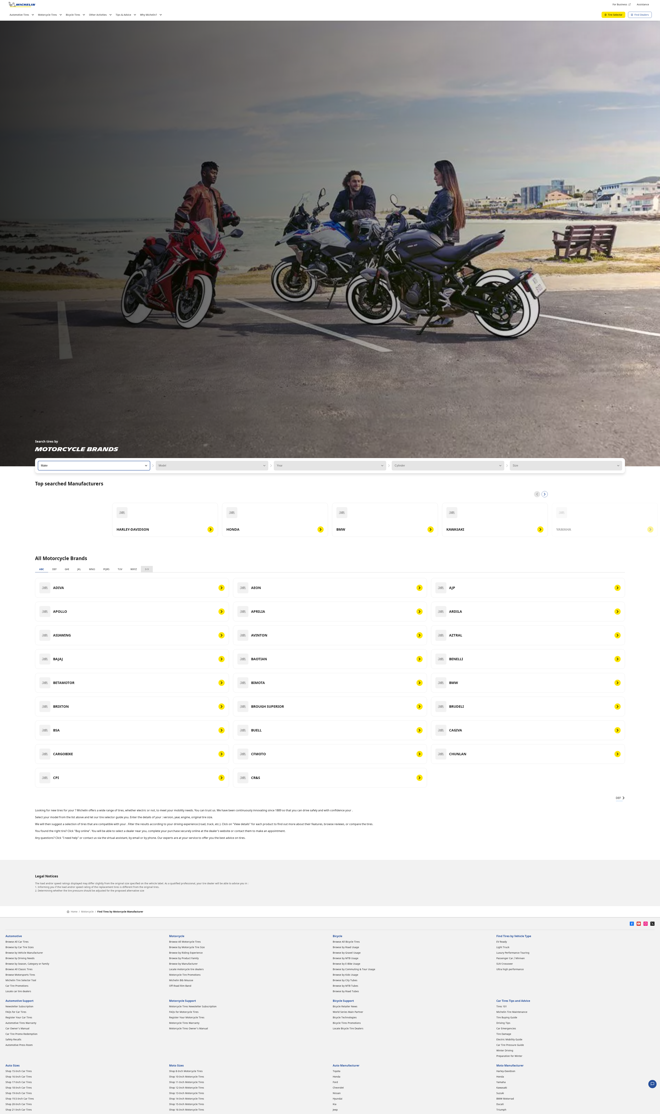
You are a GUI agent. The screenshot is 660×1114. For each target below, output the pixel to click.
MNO (92, 569)
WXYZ (133, 569)
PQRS (106, 569)
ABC (41, 569)
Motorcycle (87, 911)
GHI (67, 569)
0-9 (147, 569)
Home (74, 911)
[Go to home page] (22, 4)
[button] (145, 466)
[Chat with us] (652, 1084)
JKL (79, 569)
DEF (54, 569)
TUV (120, 569)
